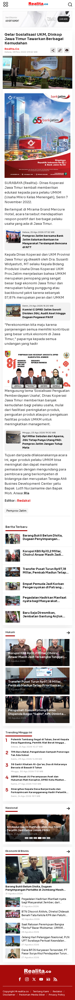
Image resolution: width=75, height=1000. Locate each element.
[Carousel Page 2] (31, 838)
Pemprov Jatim (16, 510)
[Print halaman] (67, 50)
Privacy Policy (57, 994)
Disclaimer (9, 994)
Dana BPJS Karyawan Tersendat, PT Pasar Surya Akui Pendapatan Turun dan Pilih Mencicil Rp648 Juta (44, 951)
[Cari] (70, 4)
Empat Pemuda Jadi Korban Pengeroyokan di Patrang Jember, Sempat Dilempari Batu (43, 589)
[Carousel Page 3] (35, 838)
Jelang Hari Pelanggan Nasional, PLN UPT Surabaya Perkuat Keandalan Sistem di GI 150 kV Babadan (45, 939)
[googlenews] (48, 979)
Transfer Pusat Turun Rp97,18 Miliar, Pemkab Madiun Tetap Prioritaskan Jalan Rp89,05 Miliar (44, 574)
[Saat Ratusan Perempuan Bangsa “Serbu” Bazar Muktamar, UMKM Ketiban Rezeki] (12, 928)
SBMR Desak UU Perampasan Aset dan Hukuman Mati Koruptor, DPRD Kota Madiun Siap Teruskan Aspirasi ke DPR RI (37, 778)
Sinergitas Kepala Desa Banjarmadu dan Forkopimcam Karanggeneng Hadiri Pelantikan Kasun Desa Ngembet (40, 791)
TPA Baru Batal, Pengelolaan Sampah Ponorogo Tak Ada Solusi (40, 753)
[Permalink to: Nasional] (68, 809)
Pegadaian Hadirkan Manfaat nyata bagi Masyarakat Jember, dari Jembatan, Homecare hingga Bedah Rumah (44, 900)
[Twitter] (34, 979)
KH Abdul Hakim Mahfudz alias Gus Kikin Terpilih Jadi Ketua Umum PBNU (34, 828)
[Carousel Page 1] (26, 838)
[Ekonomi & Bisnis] (68, 852)
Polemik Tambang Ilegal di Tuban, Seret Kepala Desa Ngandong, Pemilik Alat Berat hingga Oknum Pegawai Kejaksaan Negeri (40, 741)
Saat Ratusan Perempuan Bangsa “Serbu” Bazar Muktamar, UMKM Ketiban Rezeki (42, 926)
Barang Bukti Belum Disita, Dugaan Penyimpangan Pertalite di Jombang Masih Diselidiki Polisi (43, 541)
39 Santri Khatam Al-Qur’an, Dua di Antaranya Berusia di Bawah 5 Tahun (39, 766)
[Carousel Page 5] (44, 838)
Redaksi (23, 501)
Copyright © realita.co (16, 991)
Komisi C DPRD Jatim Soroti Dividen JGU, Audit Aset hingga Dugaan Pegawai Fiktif (44, 313)
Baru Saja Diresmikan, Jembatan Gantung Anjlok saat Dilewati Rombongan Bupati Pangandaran (43, 618)
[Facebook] (19, 979)
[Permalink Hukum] (68, 633)
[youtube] (41, 979)
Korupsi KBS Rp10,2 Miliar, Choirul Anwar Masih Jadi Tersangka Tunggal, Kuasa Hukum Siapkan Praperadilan (44, 556)
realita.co (12, 49)
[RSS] (55, 979)
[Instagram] (27, 979)
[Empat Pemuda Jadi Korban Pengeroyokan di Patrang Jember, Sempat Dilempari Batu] (12, 586)
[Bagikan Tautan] (53, 50)
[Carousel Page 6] (48, 838)
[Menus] (6, 4)
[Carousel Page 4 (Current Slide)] (40, 838)
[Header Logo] (38, 4)
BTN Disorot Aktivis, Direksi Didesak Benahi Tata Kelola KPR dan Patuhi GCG (45, 913)
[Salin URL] (60, 50)
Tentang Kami (41, 991)
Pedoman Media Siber (32, 994)
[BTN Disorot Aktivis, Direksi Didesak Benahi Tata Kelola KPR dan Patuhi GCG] (12, 913)
